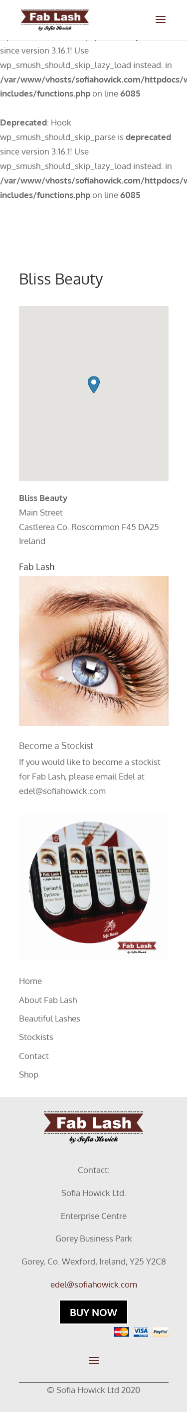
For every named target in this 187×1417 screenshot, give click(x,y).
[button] (94, 385)
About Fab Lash (48, 999)
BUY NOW (93, 1312)
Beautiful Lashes (49, 1018)
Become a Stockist (56, 745)
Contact (34, 1055)
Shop (28, 1074)
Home (30, 981)
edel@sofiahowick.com (62, 791)
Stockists (36, 1037)
